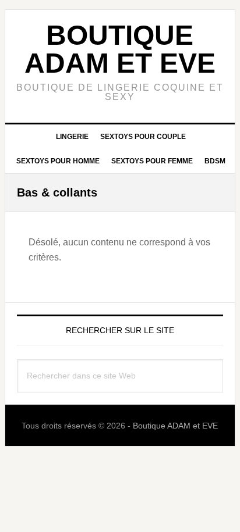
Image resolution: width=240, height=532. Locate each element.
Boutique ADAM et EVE (120, 49)
